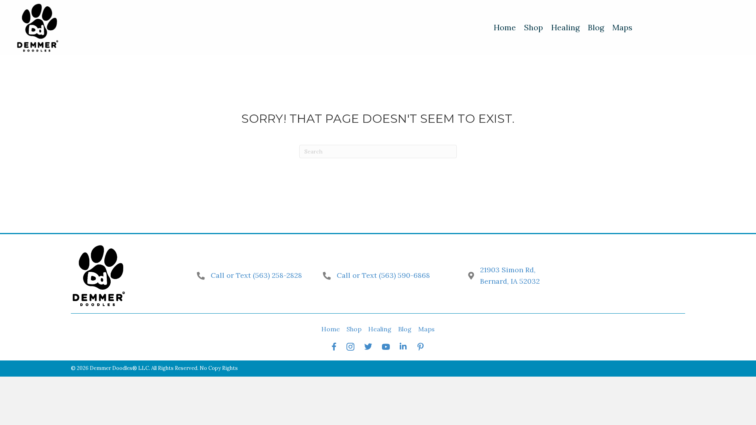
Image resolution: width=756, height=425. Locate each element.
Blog (404, 329)
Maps (426, 329)
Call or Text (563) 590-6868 (383, 275)
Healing (379, 329)
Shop (353, 329)
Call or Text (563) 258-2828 (256, 275)
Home (330, 329)
